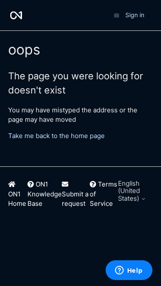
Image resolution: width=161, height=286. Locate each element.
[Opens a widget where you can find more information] (128, 271)
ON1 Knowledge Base (44, 194)
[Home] (16, 15)
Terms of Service (103, 194)
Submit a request (75, 199)
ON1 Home (17, 199)
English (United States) (129, 191)
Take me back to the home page (56, 136)
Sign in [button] (134, 14)
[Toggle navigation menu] (116, 14)
